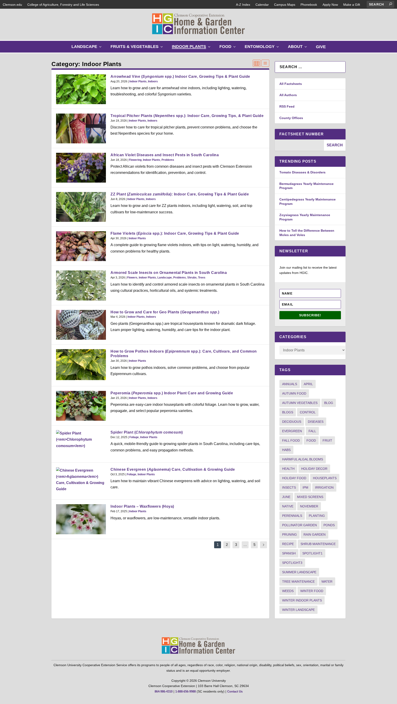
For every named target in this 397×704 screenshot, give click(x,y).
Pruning (289, 534)
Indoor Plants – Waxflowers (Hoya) (142, 506)
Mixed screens (310, 497)
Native (287, 506)
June (286, 497)
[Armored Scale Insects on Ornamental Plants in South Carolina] (81, 285)
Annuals (289, 384)
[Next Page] (263, 545)
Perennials (292, 516)
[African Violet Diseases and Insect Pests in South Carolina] (81, 168)
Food (228, 48)
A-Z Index (243, 4)
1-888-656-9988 (185, 691)
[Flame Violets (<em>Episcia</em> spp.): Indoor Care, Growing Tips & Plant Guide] (81, 246)
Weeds (288, 591)
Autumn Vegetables (300, 403)
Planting (317, 516)
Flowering (135, 159)
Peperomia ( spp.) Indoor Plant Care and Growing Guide (172, 393)
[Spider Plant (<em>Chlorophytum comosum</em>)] (81, 439)
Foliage (134, 437)
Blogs (287, 412)
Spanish (289, 553)
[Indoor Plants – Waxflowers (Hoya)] (81, 519)
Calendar (262, 4)
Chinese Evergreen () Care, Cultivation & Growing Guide (173, 469)
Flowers (132, 277)
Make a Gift (351, 4)
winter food (311, 591)
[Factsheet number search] (299, 145)
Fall (312, 431)
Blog (328, 403)
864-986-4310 (164, 691)
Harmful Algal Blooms (302, 459)
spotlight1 (312, 553)
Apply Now (330, 4)
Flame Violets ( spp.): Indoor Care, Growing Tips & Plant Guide (175, 233)
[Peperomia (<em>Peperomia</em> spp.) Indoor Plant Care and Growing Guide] (81, 406)
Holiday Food (294, 478)
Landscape (87, 48)
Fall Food (291, 440)
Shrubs (192, 277)
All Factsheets (290, 84)
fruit (327, 440)
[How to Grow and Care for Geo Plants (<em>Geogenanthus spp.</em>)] (81, 325)
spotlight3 (292, 563)
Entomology (263, 48)
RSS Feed (287, 106)
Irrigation (324, 487)
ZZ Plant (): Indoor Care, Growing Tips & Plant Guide (180, 194)
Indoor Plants (192, 48)
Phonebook (309, 4)
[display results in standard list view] (265, 63)
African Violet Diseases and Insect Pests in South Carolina (165, 155)
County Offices (291, 118)
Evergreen (292, 431)
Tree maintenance (298, 581)
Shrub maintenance (318, 544)
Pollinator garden (299, 525)
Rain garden (314, 534)
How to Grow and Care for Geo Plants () (165, 312)
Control (308, 412)
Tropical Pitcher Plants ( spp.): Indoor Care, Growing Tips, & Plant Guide (187, 116)
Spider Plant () (147, 432)
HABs (286, 450)
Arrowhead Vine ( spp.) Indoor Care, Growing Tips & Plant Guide (180, 76)
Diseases (315, 421)
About (298, 48)
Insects (289, 487)
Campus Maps (284, 4)
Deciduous (291, 421)
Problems (168, 159)
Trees (201, 277)
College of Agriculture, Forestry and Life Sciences (63, 4)
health (288, 468)
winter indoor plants (302, 600)
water (326, 581)
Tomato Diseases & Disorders (302, 172)
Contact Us (235, 691)
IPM (305, 487)
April (308, 384)
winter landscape (298, 610)
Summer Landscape (299, 572)
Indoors (153, 81)
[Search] (390, 4)
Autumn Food (294, 393)
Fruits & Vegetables (138, 48)
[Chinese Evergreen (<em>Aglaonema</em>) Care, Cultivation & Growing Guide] (81, 479)
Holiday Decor (314, 468)
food (311, 440)
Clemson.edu (12, 4)
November (309, 506)
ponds (329, 525)
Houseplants (325, 478)
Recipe (288, 544)
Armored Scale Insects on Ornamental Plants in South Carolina (169, 273)
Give (321, 47)
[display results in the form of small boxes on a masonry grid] (257, 63)
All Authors (288, 95)
